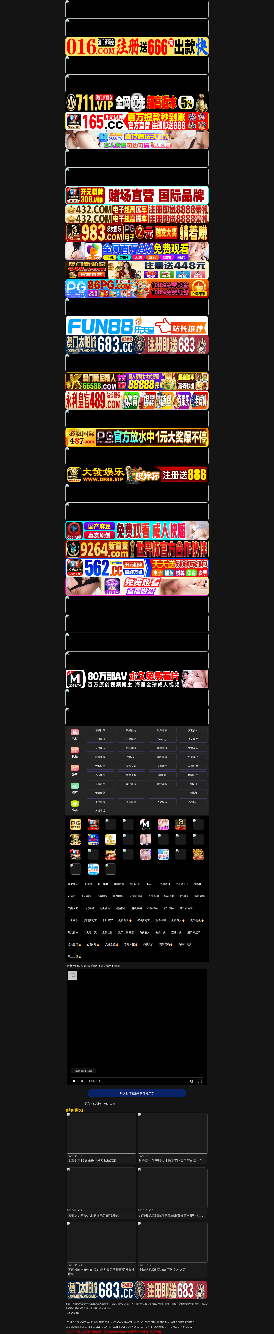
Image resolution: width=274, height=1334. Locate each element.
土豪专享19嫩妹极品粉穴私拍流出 (92, 1160)
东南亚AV (193, 748)
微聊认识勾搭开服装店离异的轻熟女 (93, 1215)
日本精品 (131, 739)
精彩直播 (169, 896)
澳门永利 (135, 884)
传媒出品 (100, 792)
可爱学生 (162, 766)
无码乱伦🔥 (197, 920)
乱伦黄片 (105, 908)
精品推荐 (100, 730)
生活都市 (100, 801)
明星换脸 (131, 774)
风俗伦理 (193, 801)
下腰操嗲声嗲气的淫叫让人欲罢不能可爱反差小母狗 (101, 1272)
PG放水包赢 (136, 896)
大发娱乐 (73, 920)
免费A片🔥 (93, 944)
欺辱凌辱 (100, 757)
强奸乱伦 (131, 730)
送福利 (197, 884)
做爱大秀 (160, 932)
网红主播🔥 (74, 956)
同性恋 (193, 792)
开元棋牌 (103, 884)
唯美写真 (162, 784)
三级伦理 (100, 739)
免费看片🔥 (125, 920)
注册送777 (182, 884)
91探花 (131, 757)
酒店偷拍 (199, 896)
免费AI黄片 (185, 944)
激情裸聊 (160, 920)
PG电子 (150, 884)
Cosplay (162, 739)
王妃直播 (89, 908)
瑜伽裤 (162, 774)
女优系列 (131, 766)
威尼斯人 (73, 884)
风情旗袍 (100, 774)
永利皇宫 (107, 920)
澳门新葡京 (186, 908)
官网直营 (119, 884)
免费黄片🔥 (178, 920)
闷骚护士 (193, 774)
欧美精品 (162, 730)
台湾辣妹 (100, 748)
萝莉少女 (193, 730)
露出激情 (131, 784)
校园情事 (131, 801)
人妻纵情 (162, 801)
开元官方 (73, 932)
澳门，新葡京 (126, 932)
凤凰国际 (118, 896)
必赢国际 (102, 896)
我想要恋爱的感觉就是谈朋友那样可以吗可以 (171, 1215)
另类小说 (100, 810)
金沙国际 (107, 932)
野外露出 (193, 757)
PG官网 (88, 884)
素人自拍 (193, 739)
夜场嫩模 (152, 908)
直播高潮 (153, 896)
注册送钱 (165, 884)
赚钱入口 (148, 944)
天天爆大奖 (90, 932)
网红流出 (162, 757)
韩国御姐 (131, 748)
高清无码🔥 (166, 944)
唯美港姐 (162, 748)
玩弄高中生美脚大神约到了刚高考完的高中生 (171, 1160)
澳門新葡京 (90, 920)
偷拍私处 (121, 908)
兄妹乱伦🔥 (112, 944)
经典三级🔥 (74, 944)
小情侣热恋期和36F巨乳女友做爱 (162, 1270)
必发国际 (168, 908)
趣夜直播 (136, 908)
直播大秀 (176, 932)
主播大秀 (73, 908)
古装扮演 (100, 766)
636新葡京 (143, 920)
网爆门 (193, 784)
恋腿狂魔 (193, 766)
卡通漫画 (100, 784)
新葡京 (71, 896)
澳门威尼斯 (194, 932)
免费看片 (144, 932)
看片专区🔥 (131, 944)
